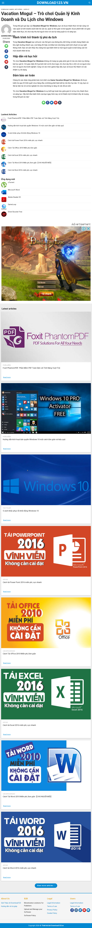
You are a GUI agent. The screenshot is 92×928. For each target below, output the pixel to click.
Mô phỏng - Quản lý (22, 9)
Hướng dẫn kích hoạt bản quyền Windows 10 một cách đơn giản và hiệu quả (36, 126)
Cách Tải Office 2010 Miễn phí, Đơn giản (22, 148)
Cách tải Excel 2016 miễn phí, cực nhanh (22, 155)
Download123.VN (46, 3)
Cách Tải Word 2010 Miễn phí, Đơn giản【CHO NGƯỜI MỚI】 (30, 163)
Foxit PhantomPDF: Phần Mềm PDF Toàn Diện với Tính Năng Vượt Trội (33, 118)
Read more (7, 377)
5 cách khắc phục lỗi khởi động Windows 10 (24, 133)
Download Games (7, 9)
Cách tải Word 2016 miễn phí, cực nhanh (22, 170)
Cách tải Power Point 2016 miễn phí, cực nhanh (25, 140)
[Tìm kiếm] (89, 3)
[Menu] (3, 3)
